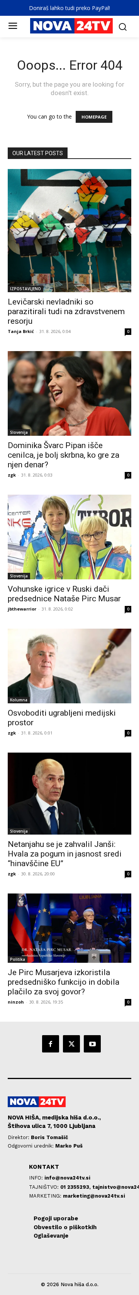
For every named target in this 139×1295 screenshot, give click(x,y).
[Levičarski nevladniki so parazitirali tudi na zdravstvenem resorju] (69, 230)
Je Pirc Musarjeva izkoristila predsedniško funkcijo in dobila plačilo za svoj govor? (63, 982)
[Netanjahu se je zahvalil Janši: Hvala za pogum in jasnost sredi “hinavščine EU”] (69, 794)
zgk (12, 475)
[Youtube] (92, 1043)
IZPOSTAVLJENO (25, 288)
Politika (17, 959)
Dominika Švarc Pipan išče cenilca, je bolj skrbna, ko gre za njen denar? (63, 455)
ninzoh (16, 1002)
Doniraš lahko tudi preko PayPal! (69, 8)
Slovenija (19, 432)
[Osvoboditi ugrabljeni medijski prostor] (69, 666)
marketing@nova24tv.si (94, 1196)
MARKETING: (46, 1196)
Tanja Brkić (21, 331)
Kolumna (18, 700)
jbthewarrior (22, 609)
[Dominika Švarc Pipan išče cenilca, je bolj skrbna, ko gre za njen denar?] (69, 393)
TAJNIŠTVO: (44, 1187)
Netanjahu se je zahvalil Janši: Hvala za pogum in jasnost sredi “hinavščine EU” (65, 854)
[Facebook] (50, 1043)
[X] (71, 1043)
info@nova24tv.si (67, 1178)
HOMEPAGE (94, 117)
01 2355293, (76, 1187)
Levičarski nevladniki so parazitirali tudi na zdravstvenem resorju (66, 311)
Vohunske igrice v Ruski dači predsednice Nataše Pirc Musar (64, 593)
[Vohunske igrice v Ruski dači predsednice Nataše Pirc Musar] (69, 537)
